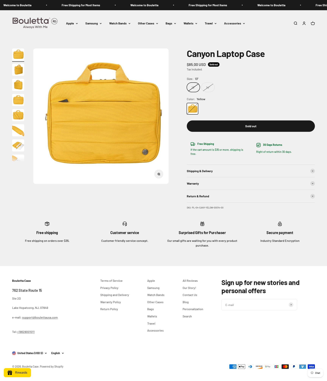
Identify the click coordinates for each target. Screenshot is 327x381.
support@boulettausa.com (40, 317)
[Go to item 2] (18, 70)
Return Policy (109, 309)
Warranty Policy (110, 302)
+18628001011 (26, 331)
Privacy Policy (109, 288)
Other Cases (146, 23)
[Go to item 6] (18, 130)
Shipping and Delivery (114, 295)
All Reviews (190, 280)
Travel (209, 23)
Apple (70, 23)
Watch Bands (118, 23)
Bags (169, 23)
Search (187, 316)
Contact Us (190, 295)
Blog (186, 302)
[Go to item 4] (18, 100)
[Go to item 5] (18, 115)
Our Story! (189, 288)
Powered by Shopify (51, 366)
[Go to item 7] (18, 146)
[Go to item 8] (18, 161)
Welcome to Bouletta (134, 5)
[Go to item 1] (18, 55)
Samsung (91, 23)
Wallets (188, 23)
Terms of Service (111, 280)
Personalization (193, 309)
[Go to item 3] (18, 85)
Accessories (232, 23)
